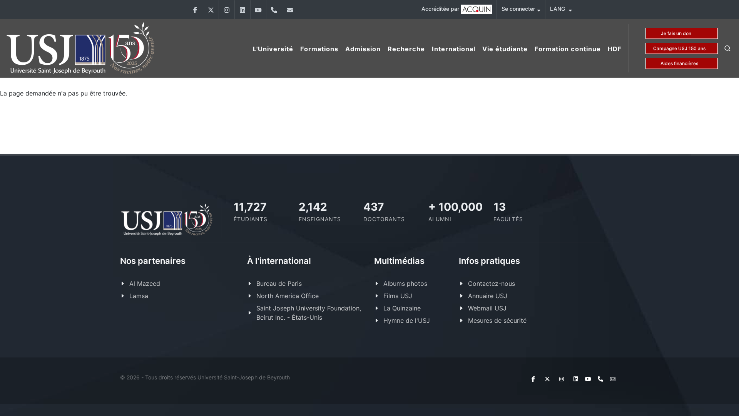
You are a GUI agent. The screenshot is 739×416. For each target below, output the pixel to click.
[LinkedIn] (242, 9)
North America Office (287, 296)
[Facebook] (195, 9)
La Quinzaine (402, 308)
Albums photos (405, 283)
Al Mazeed (144, 283)
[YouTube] (258, 9)
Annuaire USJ (487, 296)
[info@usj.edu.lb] (290, 9)
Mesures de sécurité (497, 320)
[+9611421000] (274, 9)
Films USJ (397, 296)
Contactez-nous (491, 283)
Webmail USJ (487, 308)
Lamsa (138, 296)
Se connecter (518, 8)
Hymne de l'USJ (406, 320)
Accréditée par (441, 8)
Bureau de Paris (279, 283)
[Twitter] (211, 9)
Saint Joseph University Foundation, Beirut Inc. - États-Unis (308, 312)
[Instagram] (226, 9)
